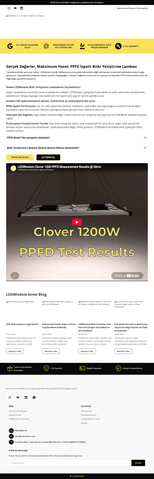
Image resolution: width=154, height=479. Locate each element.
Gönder (138, 463)
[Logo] (25, 15)
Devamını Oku (15, 351)
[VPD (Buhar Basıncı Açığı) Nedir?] (23, 310)
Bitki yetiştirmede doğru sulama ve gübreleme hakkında (59, 326)
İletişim (84, 423)
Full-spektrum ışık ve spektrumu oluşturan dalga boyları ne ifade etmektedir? (131, 327)
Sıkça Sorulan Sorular (18, 411)
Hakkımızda (86, 411)
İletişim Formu (15, 415)
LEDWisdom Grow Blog (19, 419)
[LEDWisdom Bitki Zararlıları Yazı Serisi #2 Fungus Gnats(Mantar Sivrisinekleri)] (95, 310)
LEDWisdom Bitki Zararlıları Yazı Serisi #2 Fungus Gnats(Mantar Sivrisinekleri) (94, 327)
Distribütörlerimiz (89, 415)
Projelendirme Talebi (90, 419)
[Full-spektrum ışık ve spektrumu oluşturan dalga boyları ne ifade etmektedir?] (131, 310)
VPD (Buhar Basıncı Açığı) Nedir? (22, 324)
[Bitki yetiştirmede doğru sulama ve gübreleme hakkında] (59, 310)
